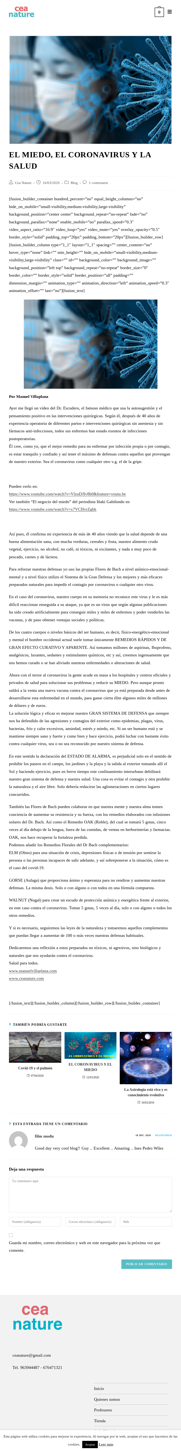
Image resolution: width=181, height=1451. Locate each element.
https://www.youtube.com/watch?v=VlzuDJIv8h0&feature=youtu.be (67, 494)
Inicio (99, 1388)
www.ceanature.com (26, 978)
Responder (163, 1135)
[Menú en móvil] (168, 12)
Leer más (106, 1444)
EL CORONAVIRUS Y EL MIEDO (90, 1067)
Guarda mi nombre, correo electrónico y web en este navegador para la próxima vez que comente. (84, 1246)
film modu (44, 1136)
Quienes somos (107, 1399)
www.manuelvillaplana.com (33, 970)
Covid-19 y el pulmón (35, 1068)
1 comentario (98, 183)
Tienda (100, 1420)
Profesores (103, 1410)
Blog (74, 183)
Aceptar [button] (90, 1444)
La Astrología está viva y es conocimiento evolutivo (145, 1092)
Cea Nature (23, 183)
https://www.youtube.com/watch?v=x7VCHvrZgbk (52, 509)
